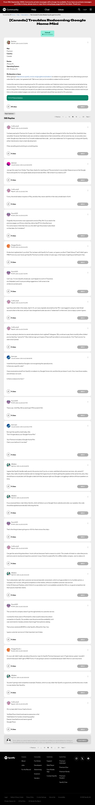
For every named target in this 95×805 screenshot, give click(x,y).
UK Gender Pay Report (34, 801)
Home (13, 15)
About (23, 761)
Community (12, 9)
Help (33, 9)
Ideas (61, 9)
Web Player (50, 765)
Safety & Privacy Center (16, 797)
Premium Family (64, 772)
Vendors (37, 778)
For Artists (37, 761)
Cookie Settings (41, 797)
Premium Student (62, 777)
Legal (6, 797)
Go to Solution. (18, 98)
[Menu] (90, 9)
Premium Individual (62, 762)
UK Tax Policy (22, 801)
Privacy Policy (30, 797)
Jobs (23, 765)
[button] (87, 42)
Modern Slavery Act (9, 801)
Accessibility (61, 797)
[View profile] (8, 42)
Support (49, 761)
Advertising (38, 769)
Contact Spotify (52, 776)
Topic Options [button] (9, 114)
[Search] (79, 9)
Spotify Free (63, 782)
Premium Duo (63, 767)
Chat (47, 9)
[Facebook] (88, 758)
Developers (38, 765)
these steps (55, 4)
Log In (85, 9)
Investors (37, 774)
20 (83, 117)
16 (76, 117)
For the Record (26, 769)
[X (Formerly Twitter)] (82, 758)
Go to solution (48, 34)
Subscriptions (25, 15)
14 (69, 117)
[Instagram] (76, 758)
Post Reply (82, 740)
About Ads (52, 797)
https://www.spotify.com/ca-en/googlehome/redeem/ (34, 77)
